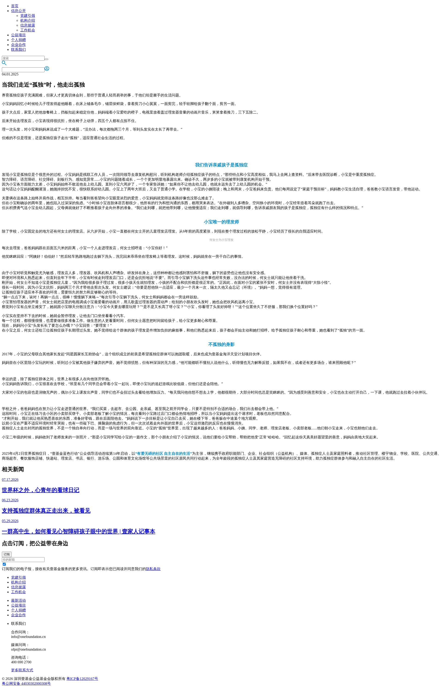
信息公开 (18, 11)
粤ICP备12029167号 (82, 679)
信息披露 (27, 25)
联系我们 (18, 49)
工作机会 (27, 30)
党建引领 (27, 16)
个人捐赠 (18, 40)
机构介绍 (27, 20)
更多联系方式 (22, 670)
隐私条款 (153, 569)
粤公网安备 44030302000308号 (26, 683)
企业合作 (18, 45)
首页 (14, 6)
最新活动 (18, 600)
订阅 (7, 554)
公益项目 (18, 35)
